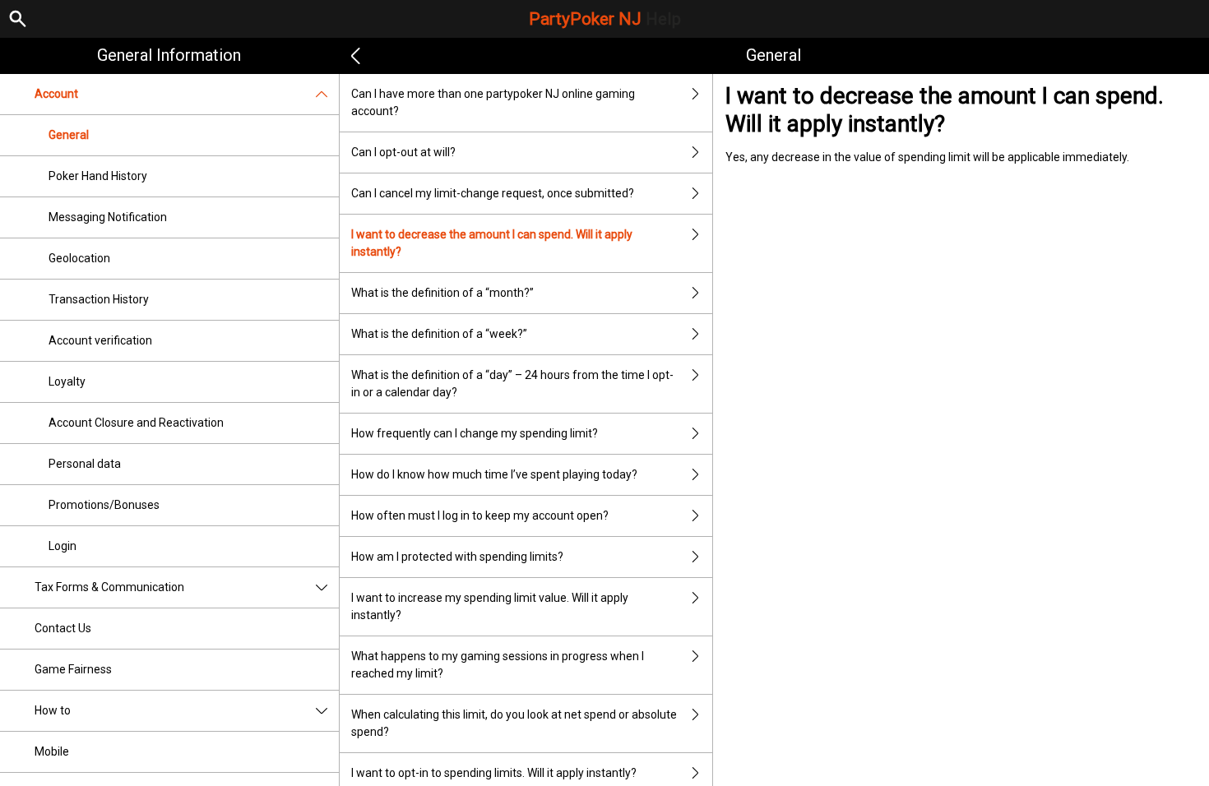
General (69, 134)
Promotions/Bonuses (104, 504)
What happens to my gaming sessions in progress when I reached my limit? (497, 665)
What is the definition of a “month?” (442, 292)
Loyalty (67, 381)
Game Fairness (73, 669)
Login (62, 546)
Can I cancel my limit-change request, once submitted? (492, 193)
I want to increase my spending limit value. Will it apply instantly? (489, 606)
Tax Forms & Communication (109, 587)
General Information (169, 55)
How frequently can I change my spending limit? (474, 433)
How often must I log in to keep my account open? (480, 515)
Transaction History (99, 299)
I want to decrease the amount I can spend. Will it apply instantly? (491, 243)
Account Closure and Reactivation (136, 422)
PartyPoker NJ (605, 19)
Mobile (52, 751)
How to (53, 710)
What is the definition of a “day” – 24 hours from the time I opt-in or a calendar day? (512, 383)
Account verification (100, 340)
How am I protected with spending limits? (457, 556)
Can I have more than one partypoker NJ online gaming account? (493, 102)
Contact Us (63, 628)
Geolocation (79, 258)
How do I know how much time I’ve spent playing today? (494, 474)
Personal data (85, 463)
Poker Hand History (98, 176)
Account (56, 93)
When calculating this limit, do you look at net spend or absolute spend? (514, 723)
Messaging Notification (108, 217)
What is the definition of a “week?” (439, 333)
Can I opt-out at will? (403, 152)
